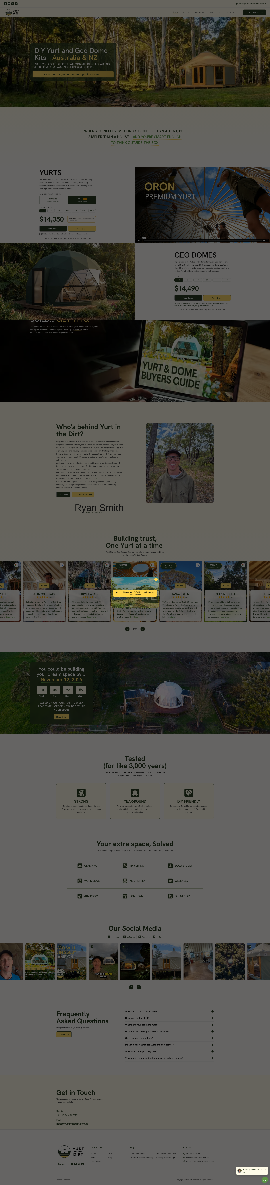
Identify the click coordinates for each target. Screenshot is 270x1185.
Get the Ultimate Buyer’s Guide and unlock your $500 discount (135, 593)
